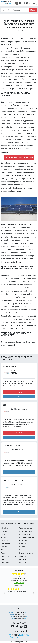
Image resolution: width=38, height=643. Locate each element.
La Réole (4, 531)
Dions (3, 559)
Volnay (3, 537)
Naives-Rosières (25, 534)
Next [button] (33, 593)
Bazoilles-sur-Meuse (26, 537)
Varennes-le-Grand (26, 528)
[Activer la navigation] (34, 3)
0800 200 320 (23, 3)
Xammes (22, 556)
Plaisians (4, 540)
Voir (19, 396)
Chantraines (23, 540)
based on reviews (19, 577)
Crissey (22, 547)
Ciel (2, 550)
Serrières (4, 547)
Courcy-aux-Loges (25, 531)
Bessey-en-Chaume (26, 553)
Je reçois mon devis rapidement (19, 157)
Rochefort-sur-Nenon (8, 556)
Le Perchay (23, 562)
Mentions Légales (17, 642)
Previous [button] (4, 593)
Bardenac (22, 544)
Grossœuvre (5, 544)
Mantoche (22, 559)
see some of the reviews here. (19, 580)
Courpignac (5, 562)
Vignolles (4, 528)
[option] (19, 595)
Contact (19, 392)
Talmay (3, 553)
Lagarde (4, 534)
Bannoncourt (23, 550)
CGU (25, 642)
